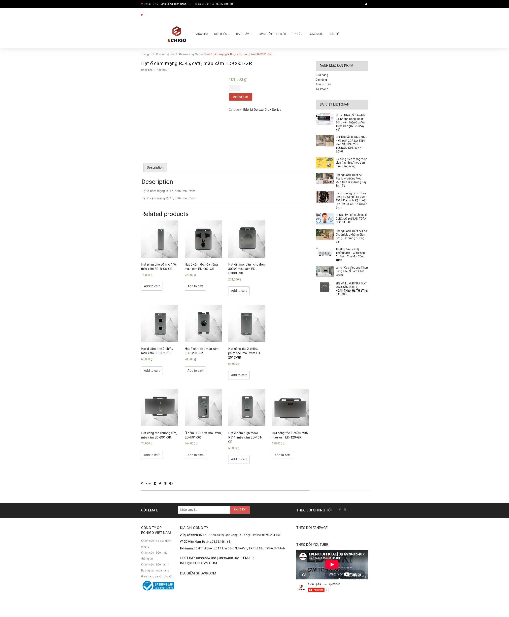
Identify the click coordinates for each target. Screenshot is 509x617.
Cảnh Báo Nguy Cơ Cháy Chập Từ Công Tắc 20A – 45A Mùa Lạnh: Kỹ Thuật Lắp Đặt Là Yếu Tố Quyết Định (352, 200)
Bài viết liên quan (334, 104)
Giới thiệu (221, 33)
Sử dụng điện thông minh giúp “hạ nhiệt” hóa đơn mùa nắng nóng (351, 162)
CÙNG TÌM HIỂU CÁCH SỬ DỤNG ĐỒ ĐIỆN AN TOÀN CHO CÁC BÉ (351, 218)
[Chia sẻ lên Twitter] (160, 483)
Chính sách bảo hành (154, 564)
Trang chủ (200, 33)
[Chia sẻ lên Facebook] (155, 483)
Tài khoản (322, 89)
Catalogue (316, 33)
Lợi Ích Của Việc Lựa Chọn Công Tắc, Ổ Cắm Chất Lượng (352, 271)
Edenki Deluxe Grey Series (186, 54)
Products (162, 54)
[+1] (171, 483)
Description (155, 167)
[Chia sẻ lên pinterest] (165, 483)
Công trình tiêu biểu (272, 33)
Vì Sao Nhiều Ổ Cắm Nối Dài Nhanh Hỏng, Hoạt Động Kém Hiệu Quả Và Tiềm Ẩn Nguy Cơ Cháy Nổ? (350, 122)
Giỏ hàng (321, 79)
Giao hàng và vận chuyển (157, 576)
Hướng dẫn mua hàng (155, 570)
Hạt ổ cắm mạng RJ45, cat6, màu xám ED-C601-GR (196, 63)
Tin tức (297, 33)
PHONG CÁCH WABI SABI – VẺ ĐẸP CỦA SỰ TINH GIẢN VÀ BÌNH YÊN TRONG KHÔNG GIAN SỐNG (351, 144)
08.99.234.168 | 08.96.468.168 (215, 3)
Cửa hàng (322, 75)
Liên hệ (334, 33)
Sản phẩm (243, 33)
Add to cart (240, 97)
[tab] (155, 167)
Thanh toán (323, 84)
